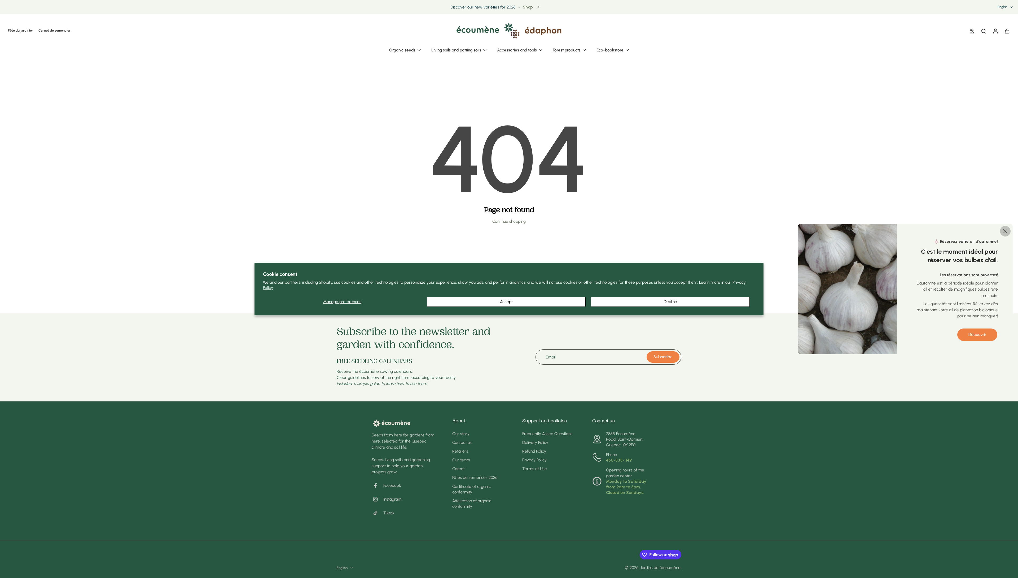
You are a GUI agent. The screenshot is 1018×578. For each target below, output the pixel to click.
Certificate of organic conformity (471, 489)
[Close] (1005, 231)
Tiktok (388, 512)
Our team (461, 459)
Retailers (460, 451)
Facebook (392, 485)
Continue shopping (509, 221)
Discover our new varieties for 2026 (482, 7)
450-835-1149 (619, 460)
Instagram (392, 499)
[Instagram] (377, 499)
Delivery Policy (535, 442)
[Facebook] (377, 485)
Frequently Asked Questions (547, 433)
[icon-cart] (1007, 30)
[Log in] (995, 30)
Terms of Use (534, 468)
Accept (506, 301)
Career (458, 468)
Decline (670, 301)
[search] (983, 30)
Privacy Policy (534, 459)
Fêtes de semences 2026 (474, 477)
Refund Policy (534, 451)
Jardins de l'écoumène (660, 567)
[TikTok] (377, 513)
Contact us (462, 442)
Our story (460, 433)
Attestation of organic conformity (471, 503)
